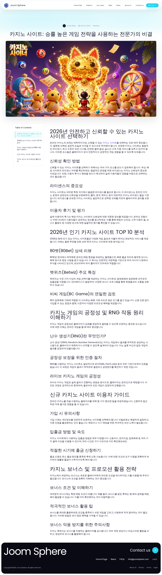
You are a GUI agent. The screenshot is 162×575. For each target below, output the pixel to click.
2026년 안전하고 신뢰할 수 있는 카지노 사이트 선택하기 (29, 135)
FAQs (122, 559)
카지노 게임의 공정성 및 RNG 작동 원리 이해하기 (29, 148)
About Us (133, 567)
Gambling (96, 26)
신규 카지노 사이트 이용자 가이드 (28, 154)
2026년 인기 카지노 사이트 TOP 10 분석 (29, 142)
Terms (148, 567)
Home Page (101, 559)
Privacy (141, 567)
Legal (155, 567)
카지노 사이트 (110, 142)
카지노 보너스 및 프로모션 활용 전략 (29, 160)
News (113, 559)
